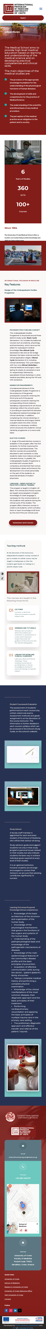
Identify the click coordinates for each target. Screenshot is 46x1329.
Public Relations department (27, 1325)
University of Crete (12, 1279)
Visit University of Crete (14, 1295)
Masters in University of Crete (16, 1287)
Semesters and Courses (23, 523)
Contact (8, 1299)
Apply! (23, 18)
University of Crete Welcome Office (18, 1291)
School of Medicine (12, 1283)
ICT (14, 1328)
